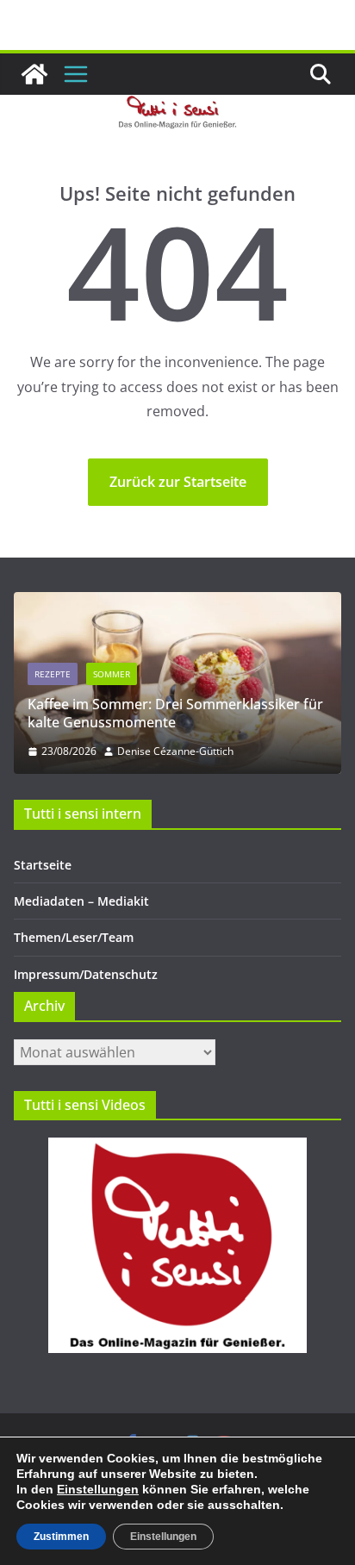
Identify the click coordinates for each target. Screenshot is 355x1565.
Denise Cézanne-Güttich (175, 751)
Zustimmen (61, 1537)
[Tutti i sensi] (34, 74)
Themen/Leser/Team (74, 937)
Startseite (43, 865)
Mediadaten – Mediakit (81, 901)
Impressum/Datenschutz (86, 974)
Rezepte (52, 674)
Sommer (111, 674)
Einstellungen (98, 1489)
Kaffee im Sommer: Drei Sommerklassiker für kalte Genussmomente (175, 713)
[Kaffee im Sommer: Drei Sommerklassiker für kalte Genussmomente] (177, 603)
